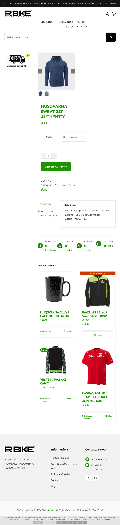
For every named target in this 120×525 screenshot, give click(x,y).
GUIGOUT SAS (96, 510)
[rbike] (18, 11)
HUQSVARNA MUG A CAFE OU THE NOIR (54, 314)
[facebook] (88, 478)
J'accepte (38, 522)
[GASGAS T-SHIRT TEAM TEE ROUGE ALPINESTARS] (97, 366)
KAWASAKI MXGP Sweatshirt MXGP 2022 (94, 316)
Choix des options (46, 400)
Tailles (49, 137)
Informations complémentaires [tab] (47, 213)
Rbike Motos (48, 510)
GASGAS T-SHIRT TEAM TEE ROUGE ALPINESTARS (95, 397)
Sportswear (61, 185)
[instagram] (95, 478)
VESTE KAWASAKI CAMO (53, 381)
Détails (68, 331)
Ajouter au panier (56, 166)
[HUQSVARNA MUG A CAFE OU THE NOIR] (56, 289)
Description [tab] (44, 203)
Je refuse (49, 522)
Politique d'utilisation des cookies (71, 523)
